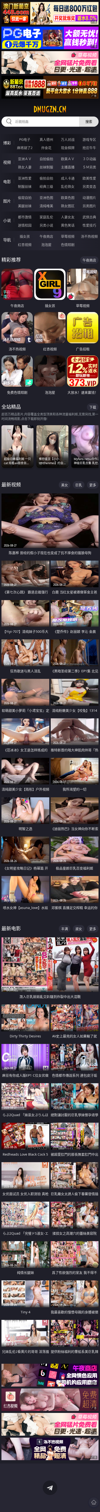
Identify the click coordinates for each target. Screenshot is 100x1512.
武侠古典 (89, 217)
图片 (7, 201)
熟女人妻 (25, 167)
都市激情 (25, 217)
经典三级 (46, 186)
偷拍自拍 (46, 178)
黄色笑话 (68, 225)
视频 (7, 162)
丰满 (64, 928)
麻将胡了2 (25, 147)
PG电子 (24, 139)
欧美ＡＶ (68, 159)
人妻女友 (68, 217)
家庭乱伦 (46, 217)
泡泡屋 (46, 244)
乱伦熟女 (68, 186)
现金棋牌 (68, 147)
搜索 (88, 121)
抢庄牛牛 (89, 147)
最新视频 (11, 484)
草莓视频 (68, 236)
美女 (64, 485)
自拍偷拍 (46, 159)
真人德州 (46, 139)
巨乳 (78, 485)
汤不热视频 (89, 236)
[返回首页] (94, 1502)
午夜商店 (46, 236)
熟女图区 (68, 206)
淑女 (78, 928)
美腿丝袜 (25, 206)
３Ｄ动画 (89, 159)
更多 (92, 485)
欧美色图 (68, 197)
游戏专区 (89, 139)
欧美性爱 (89, 178)
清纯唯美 (46, 206)
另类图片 (89, 206)
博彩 (7, 143)
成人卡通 (68, 178)
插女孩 (25, 236)
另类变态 (89, 186)
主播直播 (68, 167)
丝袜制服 (46, 167)
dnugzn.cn (50, 109)
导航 (7, 240)
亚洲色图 (46, 197)
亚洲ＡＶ (25, 159)
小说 (7, 220)
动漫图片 (89, 197)
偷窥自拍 (25, 197)
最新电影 (11, 928)
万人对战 (68, 139)
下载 (92, 407)
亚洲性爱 (25, 178)
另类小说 (46, 225)
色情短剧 (68, 244)
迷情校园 (25, 225)
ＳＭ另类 (89, 167)
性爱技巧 (89, 225)
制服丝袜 (25, 186)
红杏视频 (25, 244)
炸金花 (46, 147)
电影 (7, 181)
